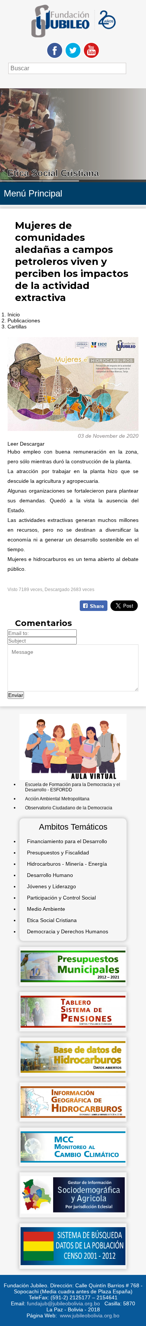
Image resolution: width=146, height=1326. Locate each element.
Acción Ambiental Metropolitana (57, 798)
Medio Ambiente (46, 909)
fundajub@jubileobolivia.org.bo (63, 1303)
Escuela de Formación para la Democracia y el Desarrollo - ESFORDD (72, 787)
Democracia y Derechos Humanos (67, 931)
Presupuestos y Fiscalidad (58, 853)
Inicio (13, 314)
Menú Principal (33, 193)
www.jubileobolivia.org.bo (89, 1315)
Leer (12, 444)
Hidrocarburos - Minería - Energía (67, 864)
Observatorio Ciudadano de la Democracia (68, 807)
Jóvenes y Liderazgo (51, 886)
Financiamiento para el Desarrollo (67, 841)
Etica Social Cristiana (52, 920)
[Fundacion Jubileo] (73, 40)
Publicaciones (23, 321)
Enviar (15, 695)
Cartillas (17, 327)
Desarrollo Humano (50, 875)
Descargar (32, 444)
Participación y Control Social (61, 898)
